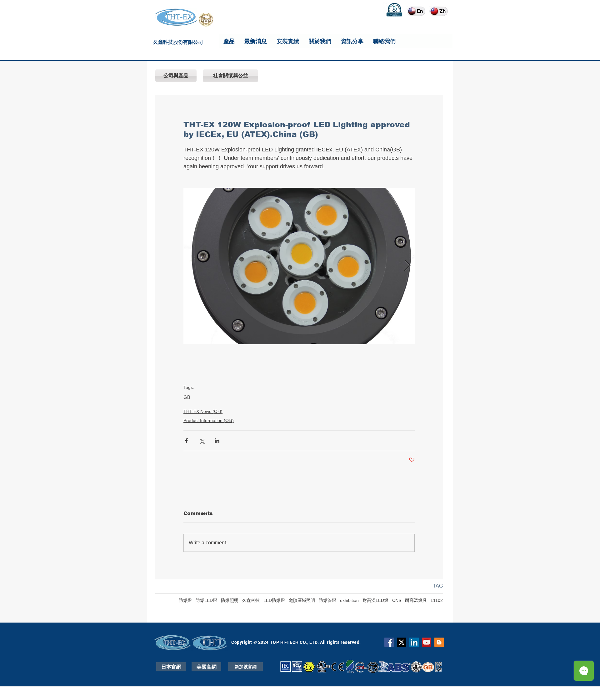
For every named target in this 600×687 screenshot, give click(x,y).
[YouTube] (426, 642)
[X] (401, 642)
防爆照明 (229, 600)
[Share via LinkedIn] (217, 441)
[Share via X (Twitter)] (202, 441)
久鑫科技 (251, 600)
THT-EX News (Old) (202, 411)
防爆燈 (185, 600)
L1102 (437, 600)
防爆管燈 (327, 600)
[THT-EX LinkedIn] (414, 642)
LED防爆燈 (274, 600)
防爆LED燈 (206, 600)
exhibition (349, 600)
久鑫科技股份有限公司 (178, 43)
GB (186, 397)
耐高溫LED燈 (375, 600)
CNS (396, 600)
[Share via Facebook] (186, 441)
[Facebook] (389, 642)
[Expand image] (299, 266)
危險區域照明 (302, 600)
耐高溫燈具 (416, 600)
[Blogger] (439, 642)
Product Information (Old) (208, 420)
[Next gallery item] (407, 266)
